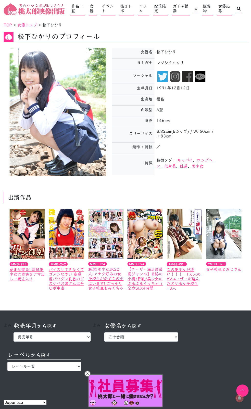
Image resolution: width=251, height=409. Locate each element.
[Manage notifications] (239, 398)
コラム (143, 8)
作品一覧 (77, 8)
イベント (107, 8)
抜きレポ (126, 8)
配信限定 (160, 8)
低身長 (170, 166)
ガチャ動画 (180, 8)
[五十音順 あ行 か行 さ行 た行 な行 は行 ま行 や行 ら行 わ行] (141, 337)
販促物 (207, 8)
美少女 (197, 166)
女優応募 (224, 8)
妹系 (184, 166)
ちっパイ (185, 160)
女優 (92, 8)
